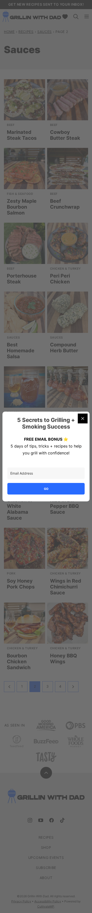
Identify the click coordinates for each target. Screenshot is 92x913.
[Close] (83, 418)
